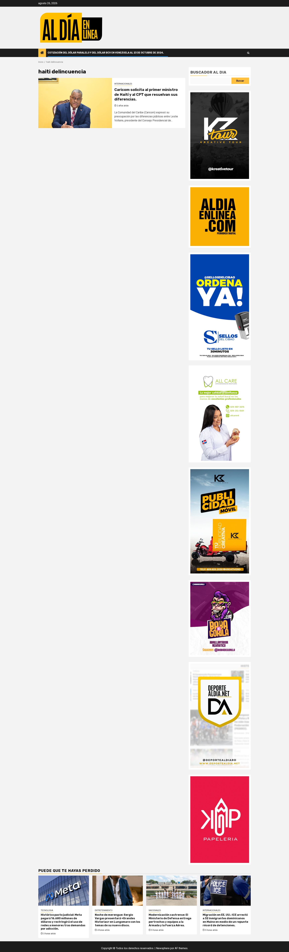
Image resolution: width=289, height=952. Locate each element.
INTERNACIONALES (123, 84)
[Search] (248, 53)
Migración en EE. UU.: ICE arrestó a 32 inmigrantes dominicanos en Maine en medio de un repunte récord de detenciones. (225, 920)
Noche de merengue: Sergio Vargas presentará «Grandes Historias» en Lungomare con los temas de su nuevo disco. (117, 920)
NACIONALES (155, 910)
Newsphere (163, 948)
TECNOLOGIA (47, 910)
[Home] (42, 53)
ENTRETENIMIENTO (104, 910)
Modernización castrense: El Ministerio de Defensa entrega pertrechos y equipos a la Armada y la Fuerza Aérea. (170, 920)
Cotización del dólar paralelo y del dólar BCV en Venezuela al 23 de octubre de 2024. (106, 52)
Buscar (240, 80)
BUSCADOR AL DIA (208, 72)
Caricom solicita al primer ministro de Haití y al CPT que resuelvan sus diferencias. (146, 94)
